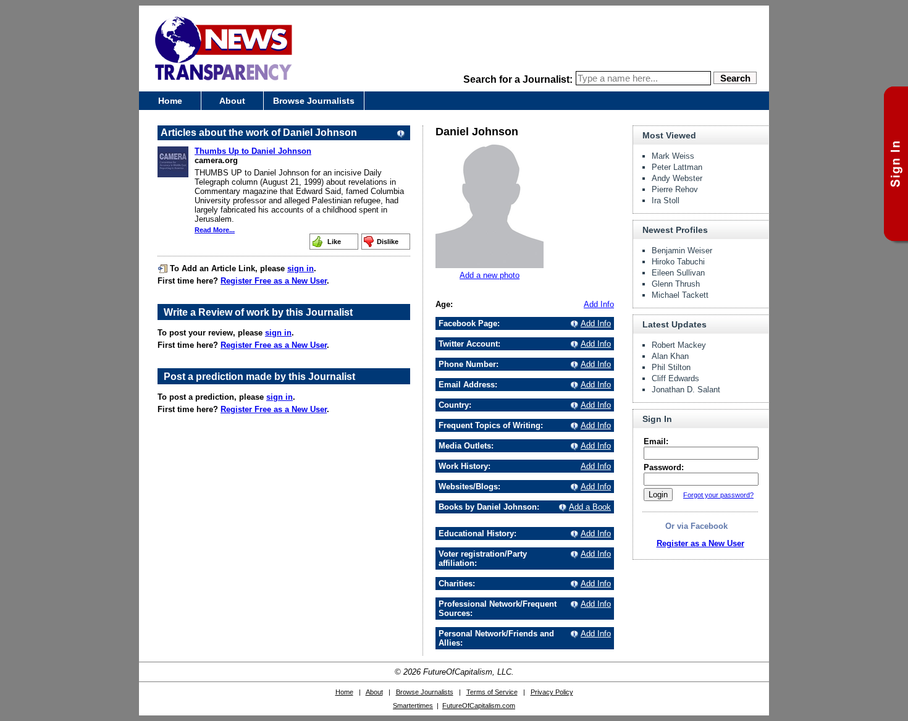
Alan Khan (670, 356)
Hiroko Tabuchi (678, 261)
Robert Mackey (679, 345)
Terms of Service (492, 692)
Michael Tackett (680, 295)
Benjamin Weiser (682, 250)
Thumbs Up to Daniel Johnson (253, 151)
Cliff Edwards (675, 378)
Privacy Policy (552, 692)
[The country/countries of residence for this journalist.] (573, 405)
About (232, 101)
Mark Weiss (673, 156)
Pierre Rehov (675, 189)
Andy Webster (677, 178)
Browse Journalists (314, 101)
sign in (300, 268)
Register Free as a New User (274, 280)
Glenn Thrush (676, 284)
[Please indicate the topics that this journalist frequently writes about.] (573, 425)
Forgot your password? (718, 495)
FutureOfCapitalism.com (478, 705)
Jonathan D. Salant (686, 389)
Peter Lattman (677, 167)
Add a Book (590, 507)
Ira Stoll (665, 200)
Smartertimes (413, 705)
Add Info (599, 304)
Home (170, 101)
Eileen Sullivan (678, 272)
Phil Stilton (671, 367)
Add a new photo (489, 275)
